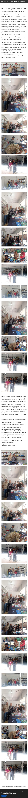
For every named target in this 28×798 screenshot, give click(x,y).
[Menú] (26, 4)
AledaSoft (24, 786)
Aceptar (4, 795)
